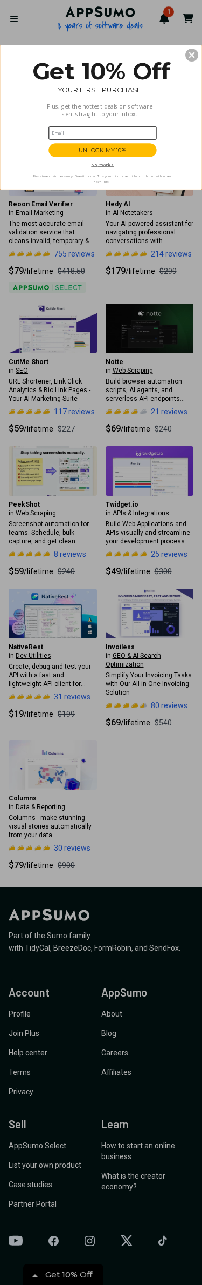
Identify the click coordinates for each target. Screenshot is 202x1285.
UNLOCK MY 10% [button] (103, 149)
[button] (191, 54)
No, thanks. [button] (102, 164)
